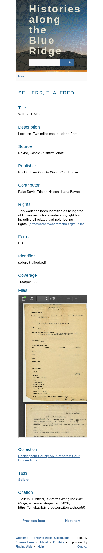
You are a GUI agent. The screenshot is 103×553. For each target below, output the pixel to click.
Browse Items (25, 542)
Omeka (82, 546)
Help (41, 546)
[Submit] (70, 62)
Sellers (23, 479)
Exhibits (58, 542)
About (44, 542)
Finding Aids (24, 546)
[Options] (63, 62)
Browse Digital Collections (51, 538)
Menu (22, 76)
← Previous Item (31, 520)
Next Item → (75, 520)
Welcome (22, 538)
